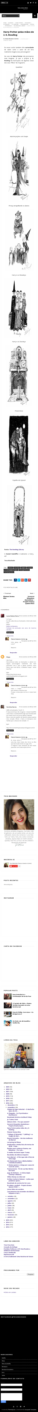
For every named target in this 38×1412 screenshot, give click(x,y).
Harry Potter (19, 23)
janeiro (10, 1217)
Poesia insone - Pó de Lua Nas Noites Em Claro (20, 1169)
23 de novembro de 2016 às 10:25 (27, 616)
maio (9, 1208)
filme (3, 1361)
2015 (7, 1220)
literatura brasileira (7, 1369)
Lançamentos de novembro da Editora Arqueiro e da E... (20, 1192)
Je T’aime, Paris (12, 1119)
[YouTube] (28, 2)
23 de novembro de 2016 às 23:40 (27, 657)
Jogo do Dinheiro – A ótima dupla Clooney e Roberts (18, 1173)
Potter (32, 24)
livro (3, 1372)
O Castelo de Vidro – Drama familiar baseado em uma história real (22, 1005)
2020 (7, 1094)
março (10, 1212)
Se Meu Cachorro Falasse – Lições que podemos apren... (20, 1180)
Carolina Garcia (11, 707)
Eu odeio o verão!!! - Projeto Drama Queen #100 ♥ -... (19, 1186)
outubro (11, 1196)
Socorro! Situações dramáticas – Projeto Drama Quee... (18, 1125)
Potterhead (8, 25)
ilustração (6, 24)
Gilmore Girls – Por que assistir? (18, 1122)
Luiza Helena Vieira (12, 616)
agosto (10, 1201)
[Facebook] (33, 2)
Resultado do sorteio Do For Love (18, 1183)
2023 (7, 1087)
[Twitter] (30, 2)
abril (9, 1210)
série (3, 1375)
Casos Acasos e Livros (18, 639)
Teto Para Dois (9, 1245)
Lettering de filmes (14, 1142)
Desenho (10, 23)
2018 (7, 1098)
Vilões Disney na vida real (16, 1177)
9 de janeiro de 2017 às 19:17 (28, 739)
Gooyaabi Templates (30, 1409)
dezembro (11, 1105)
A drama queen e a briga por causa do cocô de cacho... (20, 1166)
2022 (7, 1089)
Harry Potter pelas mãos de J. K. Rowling (18, 1129)
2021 (7, 1091)
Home (5, 23)
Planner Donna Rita (14, 1132)
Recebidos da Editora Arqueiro (17, 1155)
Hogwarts (28, 23)
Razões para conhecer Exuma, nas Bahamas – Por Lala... (19, 1149)
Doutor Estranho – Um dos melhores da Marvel (20, 1139)
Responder (10, 632)
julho (9, 1203)
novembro (11, 1107)
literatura (4, 1366)
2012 (7, 1227)
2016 (7, 1103)
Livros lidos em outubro (15, 1189)
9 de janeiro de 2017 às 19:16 (28, 641)
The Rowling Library (19, 25)
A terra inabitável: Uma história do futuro (18, 1256)
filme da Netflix (6, 1364)
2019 (7, 1096)
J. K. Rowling (15, 24)
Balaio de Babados (12, 626)
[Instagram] (35, 2)
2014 (7, 1222)
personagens (24, 24)
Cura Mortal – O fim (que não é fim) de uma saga (20, 1158)
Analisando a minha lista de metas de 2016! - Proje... (20, 1145)
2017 (7, 1101)
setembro (11, 1198)
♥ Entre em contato (10, 1292)
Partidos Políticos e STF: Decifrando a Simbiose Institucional (17, 1250)
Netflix (4, 1358)
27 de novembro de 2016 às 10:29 (27, 707)
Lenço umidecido (10, 1252)
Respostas (10, 636)
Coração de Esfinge (10, 1247)
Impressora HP (9, 1254)
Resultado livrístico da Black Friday (19, 1117)
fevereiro (11, 1215)
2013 (7, 1225)
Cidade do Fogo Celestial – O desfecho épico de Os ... (20, 1110)
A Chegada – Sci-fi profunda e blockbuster (17, 1114)
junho (10, 1205)
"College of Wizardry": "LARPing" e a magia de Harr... (20, 1135)
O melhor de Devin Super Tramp (18, 1152)
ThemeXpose (11, 1409)
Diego (8, 657)
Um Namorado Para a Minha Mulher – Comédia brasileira (20, 1162)
